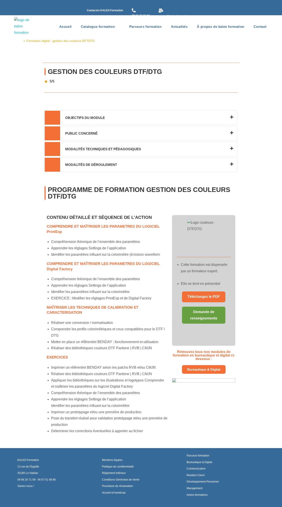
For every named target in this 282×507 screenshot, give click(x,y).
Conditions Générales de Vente (120, 479)
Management (194, 488)
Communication (196, 468)
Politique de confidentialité (118, 466)
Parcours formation (198, 455)
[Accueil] (21, 41)
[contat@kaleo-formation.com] (161, 10)
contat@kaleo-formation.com (177, 16)
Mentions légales (112, 460)
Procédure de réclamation (117, 486)
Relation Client (195, 475)
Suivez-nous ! (25, 486)
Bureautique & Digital (199, 462)
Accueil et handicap (114, 492)
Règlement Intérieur (114, 473)
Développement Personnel (203, 481)
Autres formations (197, 494)
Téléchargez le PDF (203, 297)
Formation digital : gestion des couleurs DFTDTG (60, 41)
